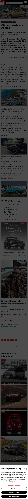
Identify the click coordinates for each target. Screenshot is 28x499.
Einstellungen (14, 488)
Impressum (17, 485)
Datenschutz (10, 485)
